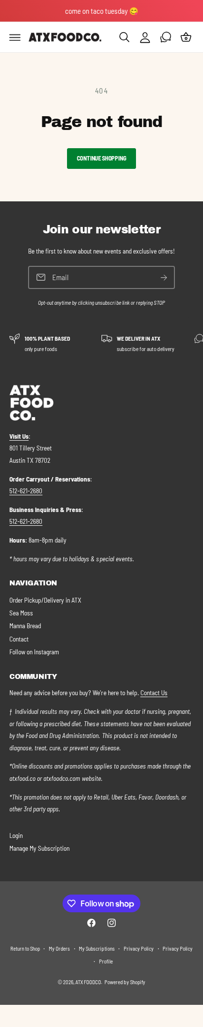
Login (16, 835)
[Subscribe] (164, 277)
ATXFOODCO (88, 982)
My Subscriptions (96, 948)
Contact (19, 639)
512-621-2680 (25, 491)
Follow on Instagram (34, 652)
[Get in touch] (165, 37)
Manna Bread (25, 626)
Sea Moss (21, 613)
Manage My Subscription (39, 848)
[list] (101, 343)
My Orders (59, 948)
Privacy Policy (139, 948)
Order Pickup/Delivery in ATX (45, 600)
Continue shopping (102, 158)
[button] (15, 37)
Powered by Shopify (124, 982)
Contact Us (154, 693)
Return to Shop (25, 948)
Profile (106, 961)
